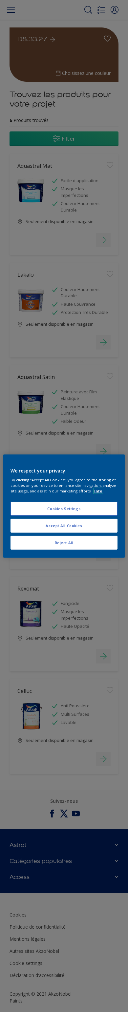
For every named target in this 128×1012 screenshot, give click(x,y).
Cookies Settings (63, 508)
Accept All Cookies (64, 525)
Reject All (64, 542)
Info (98, 491)
